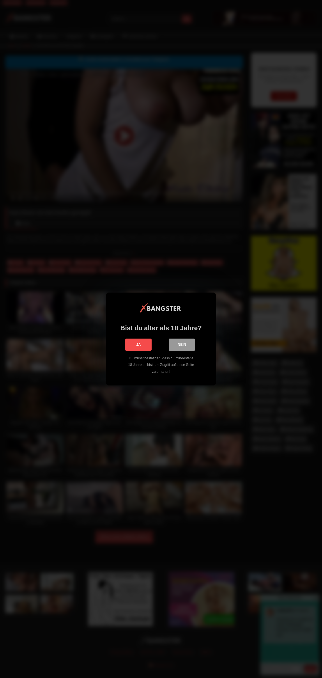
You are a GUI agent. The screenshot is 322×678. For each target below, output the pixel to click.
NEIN (182, 344)
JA (138, 344)
